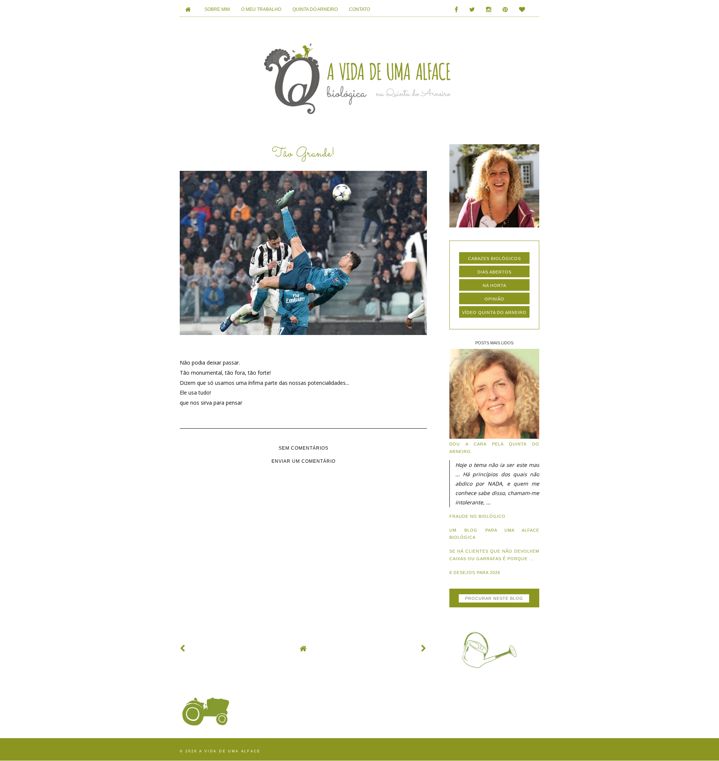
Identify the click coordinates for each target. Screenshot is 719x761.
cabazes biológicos (494, 258)
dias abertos (494, 272)
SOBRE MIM (217, 9)
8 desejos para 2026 (474, 572)
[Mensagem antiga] (424, 648)
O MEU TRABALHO (261, 9)
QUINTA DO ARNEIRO (315, 9)
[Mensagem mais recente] (183, 648)
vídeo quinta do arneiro (494, 312)
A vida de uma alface (230, 751)
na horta (494, 285)
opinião (494, 299)
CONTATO (359, 9)
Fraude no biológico (477, 516)
